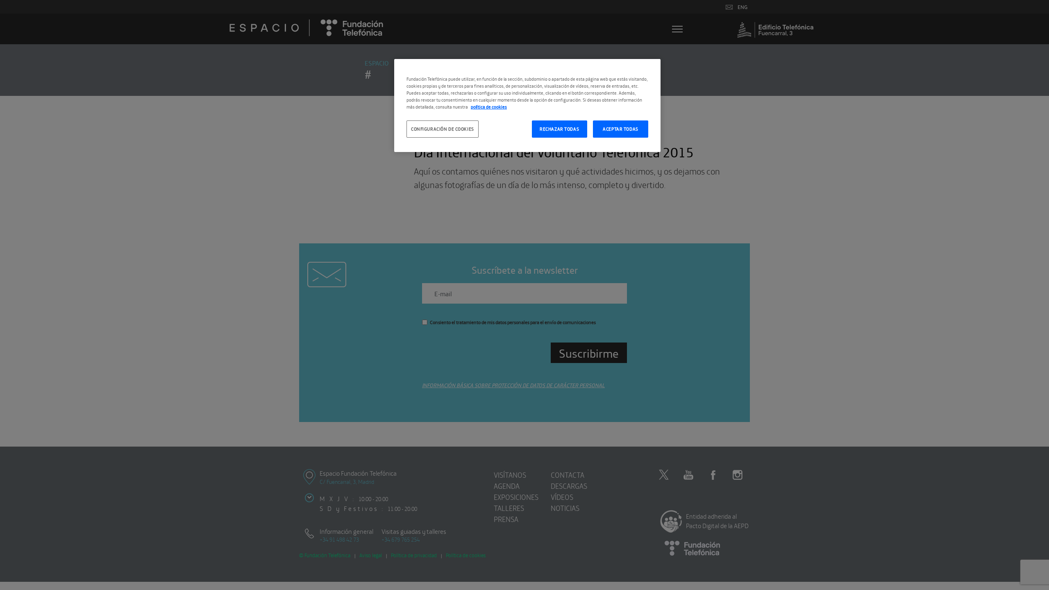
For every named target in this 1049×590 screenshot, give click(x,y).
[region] (527, 105)
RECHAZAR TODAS (559, 128)
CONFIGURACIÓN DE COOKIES (442, 128)
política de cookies (489, 106)
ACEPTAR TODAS (620, 128)
